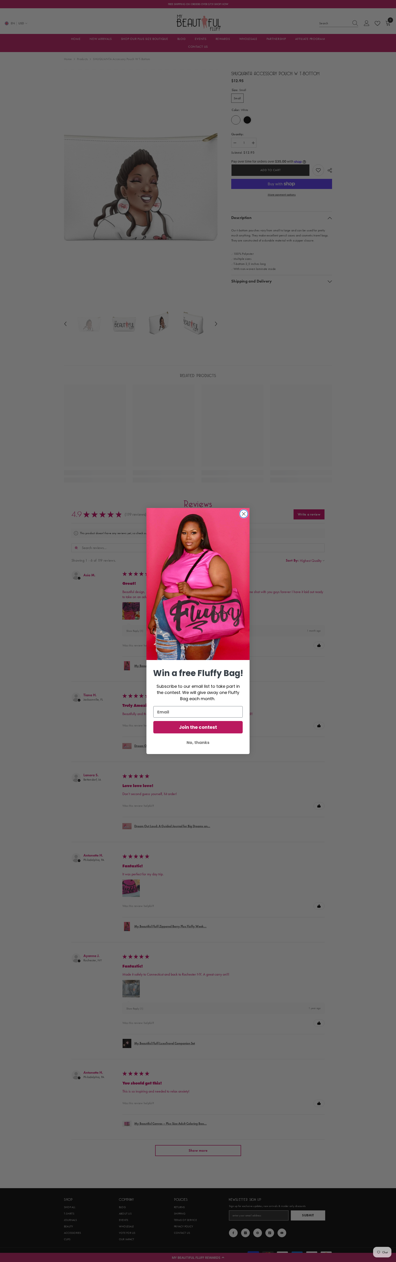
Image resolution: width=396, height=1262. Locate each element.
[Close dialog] (244, 514)
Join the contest (198, 727)
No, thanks (198, 742)
